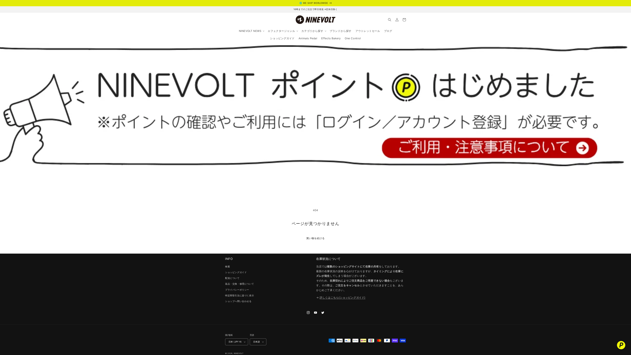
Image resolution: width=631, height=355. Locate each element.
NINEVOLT (239, 353)
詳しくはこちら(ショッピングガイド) (342, 297)
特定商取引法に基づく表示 (239, 295)
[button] (389, 19)
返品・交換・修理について (239, 283)
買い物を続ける (315, 238)
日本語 (256, 341)
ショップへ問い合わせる (238, 301)
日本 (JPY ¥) (235, 341)
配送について (232, 278)
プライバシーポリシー (237, 289)
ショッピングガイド (236, 272)
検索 (227, 266)
